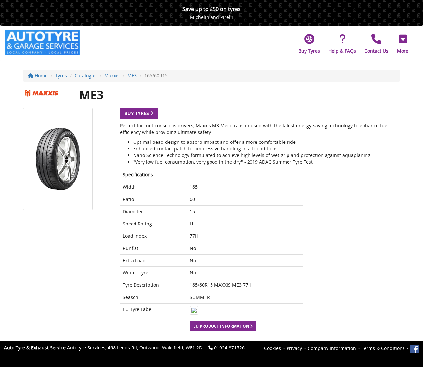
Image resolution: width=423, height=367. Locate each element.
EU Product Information (221, 326)
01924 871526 (229, 348)
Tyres (61, 75)
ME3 (132, 75)
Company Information (332, 348)
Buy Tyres (137, 113)
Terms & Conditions (383, 348)
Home (40, 75)
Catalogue (86, 75)
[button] (403, 44)
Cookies (272, 348)
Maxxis (112, 75)
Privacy (294, 348)
